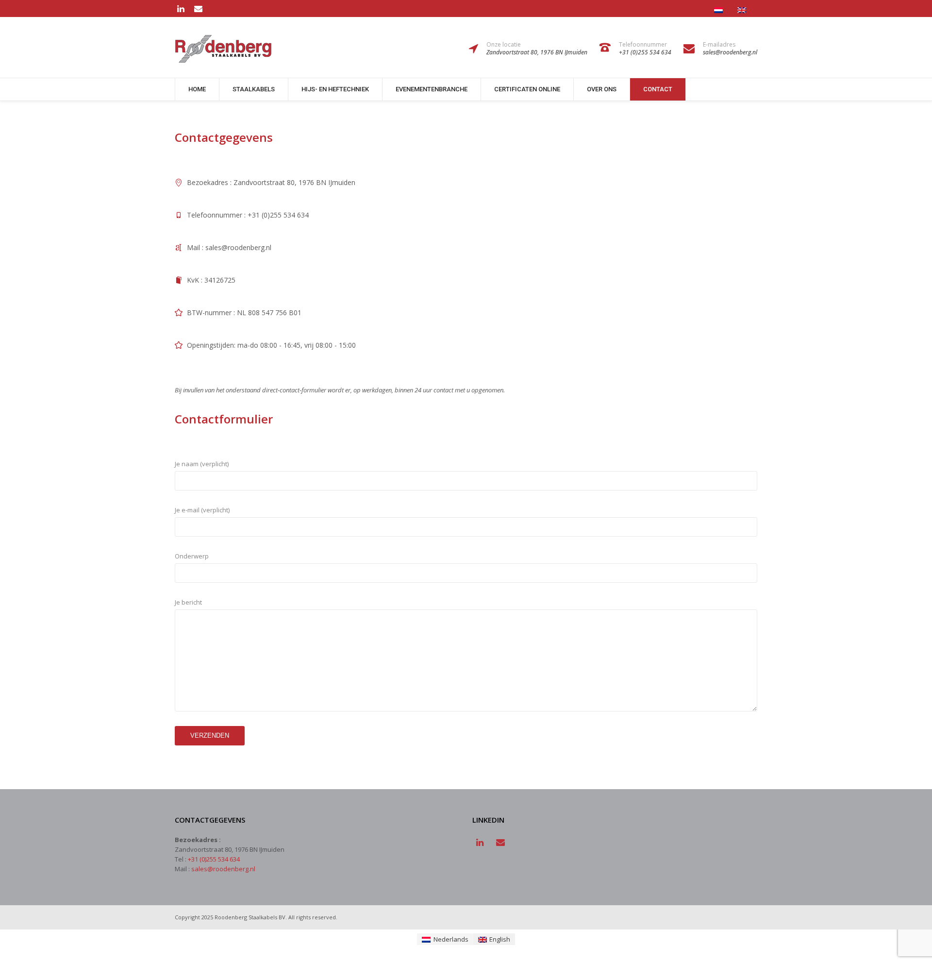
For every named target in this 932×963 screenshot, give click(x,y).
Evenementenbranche (431, 89)
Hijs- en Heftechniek (335, 89)
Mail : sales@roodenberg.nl (229, 247)
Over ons (601, 89)
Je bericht (188, 602)
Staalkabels (254, 89)
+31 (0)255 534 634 (214, 859)
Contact (657, 89)
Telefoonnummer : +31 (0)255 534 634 (248, 215)
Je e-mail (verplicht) (202, 510)
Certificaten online (527, 89)
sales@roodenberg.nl (223, 868)
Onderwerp (192, 556)
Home (197, 89)
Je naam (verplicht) (202, 463)
